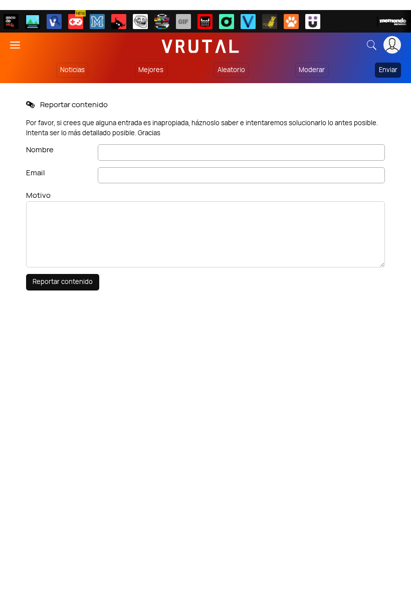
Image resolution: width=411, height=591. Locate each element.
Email (35, 172)
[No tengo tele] (161, 21)
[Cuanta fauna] (291, 21)
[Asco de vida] (11, 21)
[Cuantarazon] (32, 21)
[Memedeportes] (97, 21)
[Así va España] (118, 21)
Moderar (312, 69)
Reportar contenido (63, 281)
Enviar (388, 69)
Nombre (40, 149)
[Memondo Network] (394, 22)
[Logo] (200, 45)
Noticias (72, 69)
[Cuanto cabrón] (140, 21)
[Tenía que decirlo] (205, 21)
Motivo (38, 195)
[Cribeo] (226, 21)
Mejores (150, 69)
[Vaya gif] (183, 21)
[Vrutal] (75, 21)
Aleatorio (231, 69)
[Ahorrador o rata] (269, 21)
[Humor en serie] (312, 21)
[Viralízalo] (248, 21)
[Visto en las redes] (54, 21)
